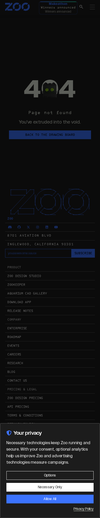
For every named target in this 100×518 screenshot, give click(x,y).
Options (50, 475)
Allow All (50, 499)
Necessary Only (50, 487)
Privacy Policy (84, 509)
